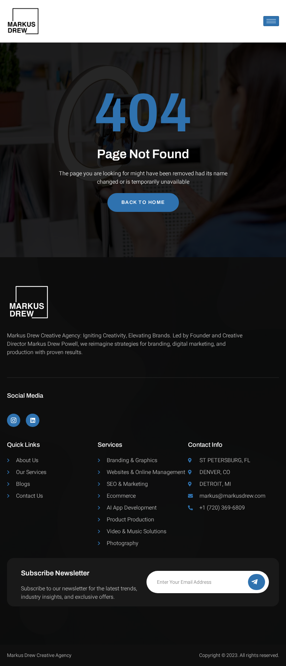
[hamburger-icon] (271, 21)
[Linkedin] (32, 420)
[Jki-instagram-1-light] (13, 420)
